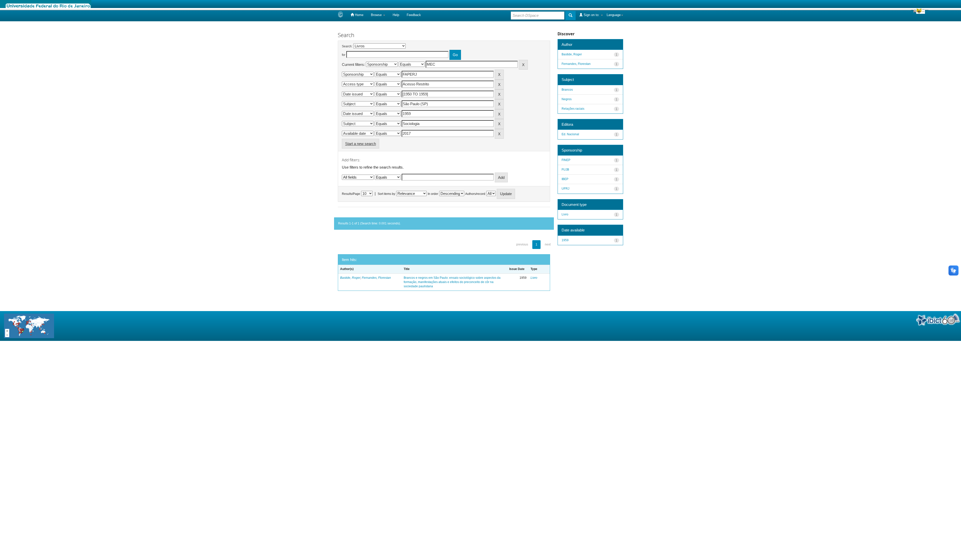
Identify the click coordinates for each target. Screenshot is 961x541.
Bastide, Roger (350, 278)
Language (614, 15)
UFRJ (565, 188)
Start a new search (360, 144)
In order (433, 194)
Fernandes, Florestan (376, 278)
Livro (534, 278)
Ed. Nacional (570, 134)
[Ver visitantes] (29, 325)
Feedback (414, 15)
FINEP (566, 160)
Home (358, 15)
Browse (377, 15)
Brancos (567, 89)
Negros (567, 99)
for (343, 55)
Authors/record (475, 194)
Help (396, 15)
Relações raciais (573, 108)
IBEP (565, 179)
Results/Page (351, 194)
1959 (565, 240)
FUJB (565, 169)
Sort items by (386, 194)
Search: (347, 46)
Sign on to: (591, 15)
